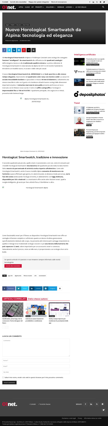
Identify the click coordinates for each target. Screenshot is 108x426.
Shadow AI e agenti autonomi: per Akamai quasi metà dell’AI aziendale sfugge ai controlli (95, 81)
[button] (103, 7)
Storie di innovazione (59, 2)
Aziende (69, 7)
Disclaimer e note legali (69, 418)
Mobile (28, 316)
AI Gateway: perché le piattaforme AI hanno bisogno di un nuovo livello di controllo (95, 109)
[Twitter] (104, 2)
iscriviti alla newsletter (13, 266)
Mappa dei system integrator (39, 2)
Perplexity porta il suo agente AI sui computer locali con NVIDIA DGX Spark (95, 61)
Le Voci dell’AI (81, 7)
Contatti (5, 2)
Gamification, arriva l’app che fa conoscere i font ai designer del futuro (12, 321)
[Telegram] (100, 2)
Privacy (80, 418)
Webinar (60, 7)
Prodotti (38, 7)
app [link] (53, 177)
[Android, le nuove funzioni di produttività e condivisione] (36, 310)
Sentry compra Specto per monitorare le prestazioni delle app (58, 321)
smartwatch (42, 275)
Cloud (27, 7)
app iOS (10, 275)
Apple (21, 7)
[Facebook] (89, 2)
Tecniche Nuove (44, 404)
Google (89, 125)
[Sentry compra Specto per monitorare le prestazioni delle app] (59, 310)
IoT (32, 7)
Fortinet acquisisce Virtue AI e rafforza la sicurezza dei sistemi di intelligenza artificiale (95, 71)
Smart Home (26, 25)
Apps (4, 316)
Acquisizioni (90, 75)
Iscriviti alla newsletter (18, 2)
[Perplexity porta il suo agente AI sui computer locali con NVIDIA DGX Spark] (79, 61)
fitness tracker (28, 275)
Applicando (18, 275)
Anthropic (89, 137)
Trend (77, 103)
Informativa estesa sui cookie (92, 418)
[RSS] (97, 2)
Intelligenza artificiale (85, 54)
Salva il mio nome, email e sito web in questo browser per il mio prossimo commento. (34, 377)
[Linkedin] (93, 2)
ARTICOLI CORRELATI (14, 298)
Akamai (89, 85)
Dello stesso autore (37, 298)
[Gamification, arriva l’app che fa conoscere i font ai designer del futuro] (12, 310)
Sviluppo (51, 316)
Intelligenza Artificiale (93, 64)
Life (35, 275)
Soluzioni (50, 7)
